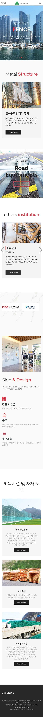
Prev (2, 250)
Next (40, 250)
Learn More (21, 41)
